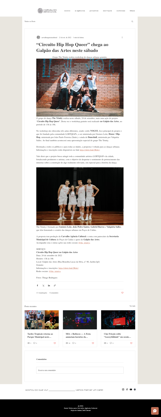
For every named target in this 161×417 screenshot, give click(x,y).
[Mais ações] (122, 37)
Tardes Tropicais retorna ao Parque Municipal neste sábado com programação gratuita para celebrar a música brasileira (40, 335)
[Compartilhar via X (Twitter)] (43, 285)
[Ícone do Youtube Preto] (131, 389)
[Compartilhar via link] (55, 285)
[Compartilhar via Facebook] (37, 285)
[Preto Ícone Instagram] (123, 389)
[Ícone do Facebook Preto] (127, 389)
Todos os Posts (30, 21)
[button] (132, 21)
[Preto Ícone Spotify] (134, 389)
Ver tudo (132, 306)
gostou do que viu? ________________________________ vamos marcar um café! (64, 390)
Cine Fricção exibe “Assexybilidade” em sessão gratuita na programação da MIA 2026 (117, 335)
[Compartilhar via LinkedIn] (49, 285)
